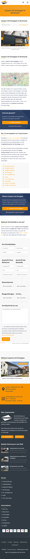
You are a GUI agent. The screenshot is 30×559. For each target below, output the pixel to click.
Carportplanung (9, 166)
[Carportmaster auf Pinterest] (22, 530)
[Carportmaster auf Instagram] (18, 530)
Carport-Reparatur (10, 185)
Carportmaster (11, 549)
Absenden (6, 339)
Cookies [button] (10, 542)
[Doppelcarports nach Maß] (5, 450)
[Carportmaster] (4, 2)
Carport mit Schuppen (13, 138)
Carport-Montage (10, 183)
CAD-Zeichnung (9, 179)
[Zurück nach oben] (27, 556)
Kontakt (4, 542)
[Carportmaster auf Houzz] (26, 530)
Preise (20, 437)
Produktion (8, 181)
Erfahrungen (5, 514)
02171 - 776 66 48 (10, 399)
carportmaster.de (23, 24)
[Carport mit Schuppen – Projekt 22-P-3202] (15, 376)
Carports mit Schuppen (16, 208)
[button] (27, 2)
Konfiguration (6, 523)
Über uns (5, 509)
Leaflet (14, 85)
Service (4, 520)
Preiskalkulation (9, 168)
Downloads (5, 517)
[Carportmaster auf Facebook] (11, 530)
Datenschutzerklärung (7, 335)
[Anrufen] (8, 556)
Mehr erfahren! (15, 122)
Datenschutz (23, 542)
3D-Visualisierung (10, 174)
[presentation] (2, 38)
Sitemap (16, 542)
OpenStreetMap (20, 85)
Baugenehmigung (10, 170)
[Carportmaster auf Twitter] (15, 530)
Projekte (4, 526)
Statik (6, 177)
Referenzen (8, 437)
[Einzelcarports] (5, 468)
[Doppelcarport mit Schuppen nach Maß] (5, 459)
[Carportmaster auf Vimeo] (4, 530)
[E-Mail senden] (3, 556)
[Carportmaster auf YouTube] (7, 530)
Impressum (15, 545)
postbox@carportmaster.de (14, 397)
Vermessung (8, 172)
